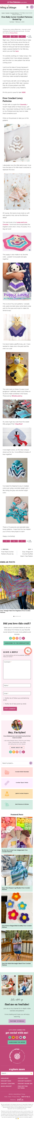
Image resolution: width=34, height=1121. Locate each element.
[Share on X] (14, 36)
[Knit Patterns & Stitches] (17, 804)
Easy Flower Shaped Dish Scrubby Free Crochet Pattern (17, 926)
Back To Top (25, 1096)
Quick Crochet (6, 1086)
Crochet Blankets (24, 1081)
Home (6, 1096)
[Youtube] (20, 638)
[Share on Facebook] (6, 36)
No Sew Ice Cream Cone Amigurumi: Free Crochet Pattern (15, 850)
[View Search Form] (32, 7)
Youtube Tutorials (17, 1021)
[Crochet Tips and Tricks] (17, 783)
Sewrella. (23, 104)
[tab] (13, 616)
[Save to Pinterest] (22, 36)
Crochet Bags (6, 1081)
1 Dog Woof (18, 424)
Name (6, 685)
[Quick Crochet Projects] (17, 794)
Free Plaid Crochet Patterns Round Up (7, 552)
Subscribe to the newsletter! (17, 643)
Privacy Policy (13, 33)
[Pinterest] (17, 638)
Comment (7, 662)
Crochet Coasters (8, 1083)
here (17, 51)
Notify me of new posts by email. (15, 704)
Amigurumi (5, 1078)
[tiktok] (23, 638)
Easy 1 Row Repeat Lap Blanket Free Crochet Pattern (16, 888)
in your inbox (18, 2)
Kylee (12, 22)
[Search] (30, 763)
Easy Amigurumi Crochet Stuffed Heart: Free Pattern (26, 553)
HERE (24, 92)
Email (6, 693)
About (10, 1096)
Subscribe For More (17, 1042)
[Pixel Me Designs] (20, 1099)
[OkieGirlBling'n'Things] (8, 7)
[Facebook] (10, 638)
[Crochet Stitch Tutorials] (17, 772)
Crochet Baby (23, 1078)
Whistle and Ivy (17, 396)
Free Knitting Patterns (23, 1087)
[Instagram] (13, 638)
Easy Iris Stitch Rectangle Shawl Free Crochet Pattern (16, 964)
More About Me (17, 747)
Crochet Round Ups (25, 1083)
